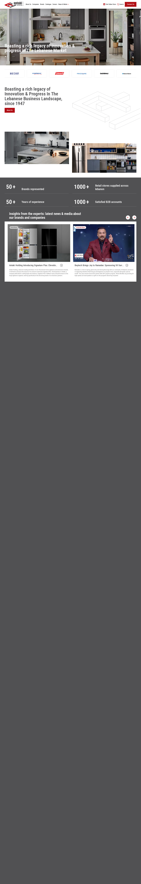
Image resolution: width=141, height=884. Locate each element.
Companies (35, 4)
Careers (54, 4)
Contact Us (130, 4)
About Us (28, 4)
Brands (42, 4)
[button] (5, 56)
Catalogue (48, 4)
